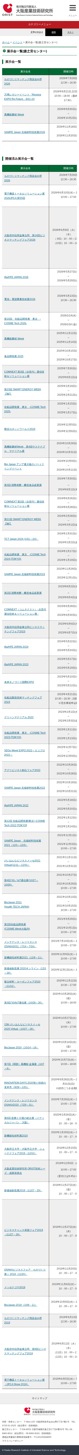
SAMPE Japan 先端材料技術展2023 (24, 574)
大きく (70, 32)
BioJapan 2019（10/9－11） (20, 1305)
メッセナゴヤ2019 (14, 1287)
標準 (54, 32)
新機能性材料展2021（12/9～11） (23, 957)
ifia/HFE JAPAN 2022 (16, 805)
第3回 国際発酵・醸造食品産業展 (23, 485)
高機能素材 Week (14, 114)
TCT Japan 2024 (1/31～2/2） (21, 539)
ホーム (6, 42)
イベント (17, 42)
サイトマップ (39, 1398)
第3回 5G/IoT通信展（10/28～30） (24, 1002)
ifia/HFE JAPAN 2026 (16, 277)
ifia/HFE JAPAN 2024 (16, 646)
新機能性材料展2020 (16, 1135)
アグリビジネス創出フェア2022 (22, 770)
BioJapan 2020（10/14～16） (21, 1047)
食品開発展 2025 (13, 356)
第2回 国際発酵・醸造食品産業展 (23, 592)
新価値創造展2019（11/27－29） (23, 1190)
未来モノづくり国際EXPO (19, 682)
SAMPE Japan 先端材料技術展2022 (24, 787)
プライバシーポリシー (12, 1441)
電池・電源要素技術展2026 (19, 299)
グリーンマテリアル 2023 (18, 717)
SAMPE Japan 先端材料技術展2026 (24, 132)
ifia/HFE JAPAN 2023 (16, 664)
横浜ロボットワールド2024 (19, 429)
